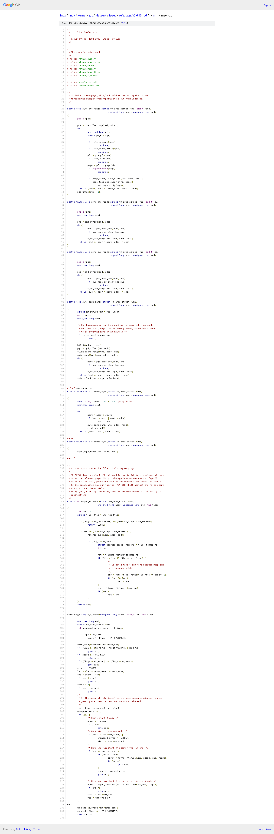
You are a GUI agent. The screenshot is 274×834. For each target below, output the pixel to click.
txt (261, 829)
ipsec (112, 15)
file (124, 23)
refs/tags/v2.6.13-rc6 (133, 15)
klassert (100, 15)
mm (155, 15)
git (91, 15)
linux (62, 15)
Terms (36, 829)
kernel (82, 15)
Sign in (267, 4)
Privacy (27, 829)
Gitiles (19, 829)
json (268, 829)
